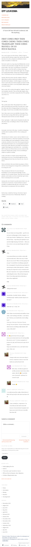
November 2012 (7, 521)
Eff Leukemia (9, 11)
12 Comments (25, 52)
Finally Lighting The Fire (8, 466)
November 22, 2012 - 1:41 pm (20, 353)
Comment (23, 436)
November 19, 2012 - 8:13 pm (21, 228)
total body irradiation (9, 218)
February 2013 (6, 514)
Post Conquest (5, 20)
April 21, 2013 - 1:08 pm (19, 400)
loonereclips (9, 250)
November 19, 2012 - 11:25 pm (17, 250)
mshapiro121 (9, 389)
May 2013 (5, 510)
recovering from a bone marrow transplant (20, 216)
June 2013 (5, 507)
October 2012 (6, 523)
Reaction (5, 494)
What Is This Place (6, 24)
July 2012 (5, 529)
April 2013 (5, 512)
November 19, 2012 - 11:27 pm (17, 285)
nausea (10, 216)
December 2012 (6, 518)
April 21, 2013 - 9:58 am (16, 389)
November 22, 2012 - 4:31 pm (23, 381)
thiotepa (3, 218)
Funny (4, 488)
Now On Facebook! (6, 478)
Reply (8, 230)
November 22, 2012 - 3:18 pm (20, 366)
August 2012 (5, 527)
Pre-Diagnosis (5, 22)
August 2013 (5, 505)
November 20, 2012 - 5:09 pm (15, 333)
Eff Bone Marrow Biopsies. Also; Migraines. (13, 473)
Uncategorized (6, 496)
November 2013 (7, 503)
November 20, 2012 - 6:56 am (19, 292)
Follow (4, 457)
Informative (6, 490)
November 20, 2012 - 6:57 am (19, 303)
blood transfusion (11, 215)
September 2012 (7, 525)
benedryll (5, 215)
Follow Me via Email (7, 446)
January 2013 (6, 516)
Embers (5, 468)
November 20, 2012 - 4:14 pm (15, 310)
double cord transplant (19, 215)
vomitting (16, 218)
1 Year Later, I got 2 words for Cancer (12, 471)
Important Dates (6, 17)
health (7, 216)
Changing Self (5, 15)
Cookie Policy (5, 540)
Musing (20, 52)
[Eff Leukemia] (15, 4)
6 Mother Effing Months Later (10, 475)
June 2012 (5, 532)
